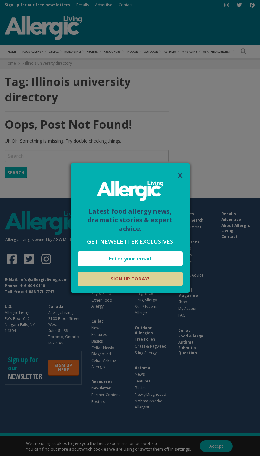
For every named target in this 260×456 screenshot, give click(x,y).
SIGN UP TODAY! (130, 278)
